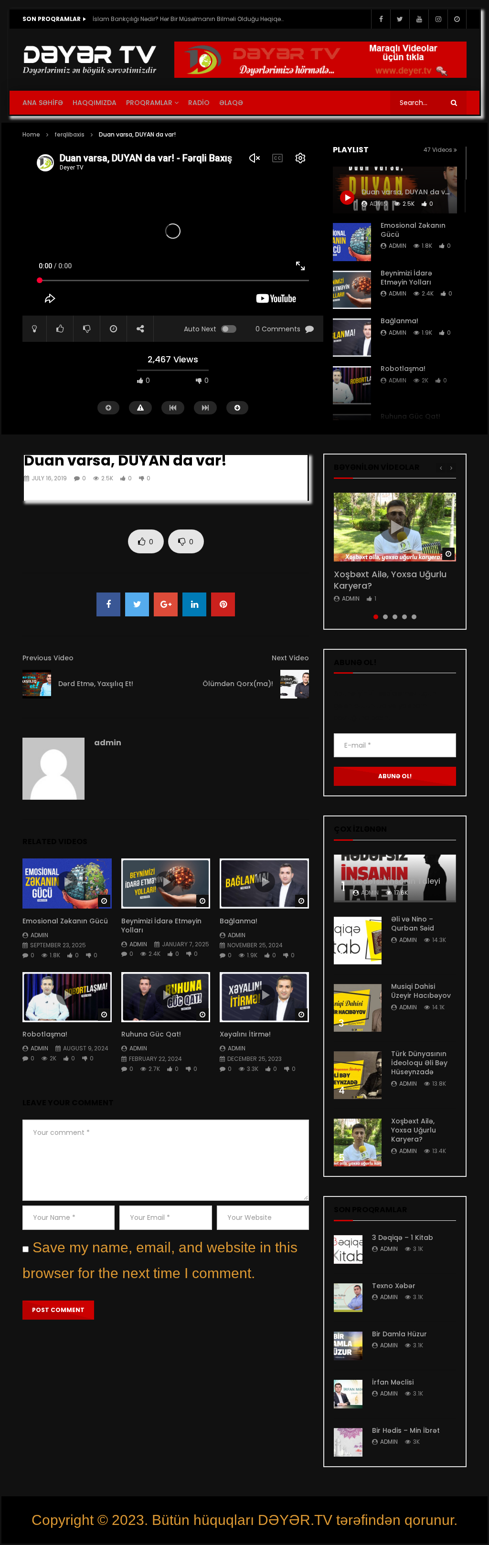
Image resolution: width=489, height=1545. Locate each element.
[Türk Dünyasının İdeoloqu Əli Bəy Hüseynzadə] (358, 1075)
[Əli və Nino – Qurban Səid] (358, 940)
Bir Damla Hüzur (399, 1334)
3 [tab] (395, 616)
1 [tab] (375, 616)
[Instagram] (437, 19)
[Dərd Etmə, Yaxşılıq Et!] (36, 684)
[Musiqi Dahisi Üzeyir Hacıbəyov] (358, 1008)
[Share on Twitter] (137, 604)
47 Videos (439, 150)
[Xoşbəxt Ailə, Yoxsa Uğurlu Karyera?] (358, 1142)
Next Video (290, 658)
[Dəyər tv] (90, 59)
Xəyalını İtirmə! (245, 1034)
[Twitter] (399, 19)
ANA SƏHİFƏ (42, 102)
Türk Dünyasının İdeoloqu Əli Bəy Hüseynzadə (419, 1063)
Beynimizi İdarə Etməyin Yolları (406, 277)
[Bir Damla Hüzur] (348, 1346)
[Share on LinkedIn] (194, 604)
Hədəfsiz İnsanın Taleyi (396, 881)
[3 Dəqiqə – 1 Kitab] (348, 1249)
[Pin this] (223, 604)
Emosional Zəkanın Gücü (413, 230)
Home (31, 134)
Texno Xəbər (393, 1286)
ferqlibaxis (69, 134)
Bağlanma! (399, 321)
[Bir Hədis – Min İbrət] (348, 1442)
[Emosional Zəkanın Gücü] (352, 242)
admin (397, 246)
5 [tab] (414, 616)
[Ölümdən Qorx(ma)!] (294, 684)
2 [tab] (385, 616)
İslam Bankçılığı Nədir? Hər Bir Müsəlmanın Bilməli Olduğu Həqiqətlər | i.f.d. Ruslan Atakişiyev (188, 19)
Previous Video (48, 658)
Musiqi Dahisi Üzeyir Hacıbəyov (421, 991)
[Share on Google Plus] (166, 604)
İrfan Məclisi (393, 1382)
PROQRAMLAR (149, 102)
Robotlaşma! (403, 368)
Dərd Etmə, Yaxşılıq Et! (95, 683)
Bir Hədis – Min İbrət (406, 1430)
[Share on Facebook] (108, 604)
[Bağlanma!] (352, 337)
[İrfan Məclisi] (348, 1394)
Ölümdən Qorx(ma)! (237, 683)
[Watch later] (457, 19)
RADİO (199, 102)
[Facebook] (380, 19)
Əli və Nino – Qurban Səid (412, 923)
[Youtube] (418, 19)
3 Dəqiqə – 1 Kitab (402, 1237)
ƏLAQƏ (231, 102)
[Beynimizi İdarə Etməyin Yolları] (352, 290)
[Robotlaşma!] (352, 385)
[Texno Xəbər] (348, 1297)
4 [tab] (404, 616)
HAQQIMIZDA (95, 102)
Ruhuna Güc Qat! (411, 416)
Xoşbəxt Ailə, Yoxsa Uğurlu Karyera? (390, 580)
